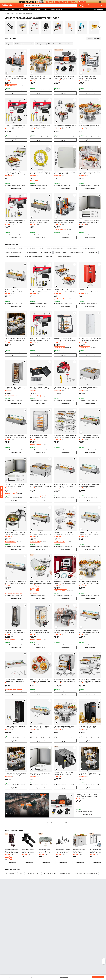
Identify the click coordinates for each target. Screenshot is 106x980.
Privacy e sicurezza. (64, 977)
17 (66, 822)
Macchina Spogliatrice (27, 13)
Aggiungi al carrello (16, 93)
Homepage (7, 13)
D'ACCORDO (98, 977)
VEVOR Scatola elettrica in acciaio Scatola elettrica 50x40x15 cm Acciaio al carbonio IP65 (40, 775)
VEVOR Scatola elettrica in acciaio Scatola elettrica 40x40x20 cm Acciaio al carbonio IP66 (16, 486)
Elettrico (12, 13)
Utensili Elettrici (18, 13)
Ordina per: (90, 38)
